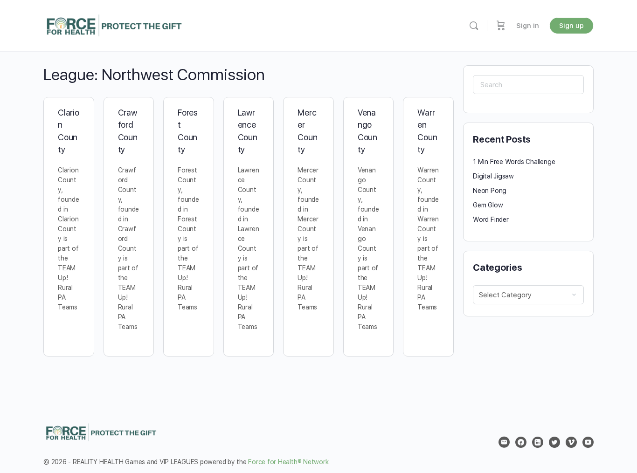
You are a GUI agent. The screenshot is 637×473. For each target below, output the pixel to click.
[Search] (473, 25)
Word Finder (491, 219)
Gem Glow (488, 205)
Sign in (527, 25)
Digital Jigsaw (493, 176)
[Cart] (501, 25)
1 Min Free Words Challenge (514, 161)
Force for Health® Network (288, 462)
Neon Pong (489, 190)
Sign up (571, 25)
